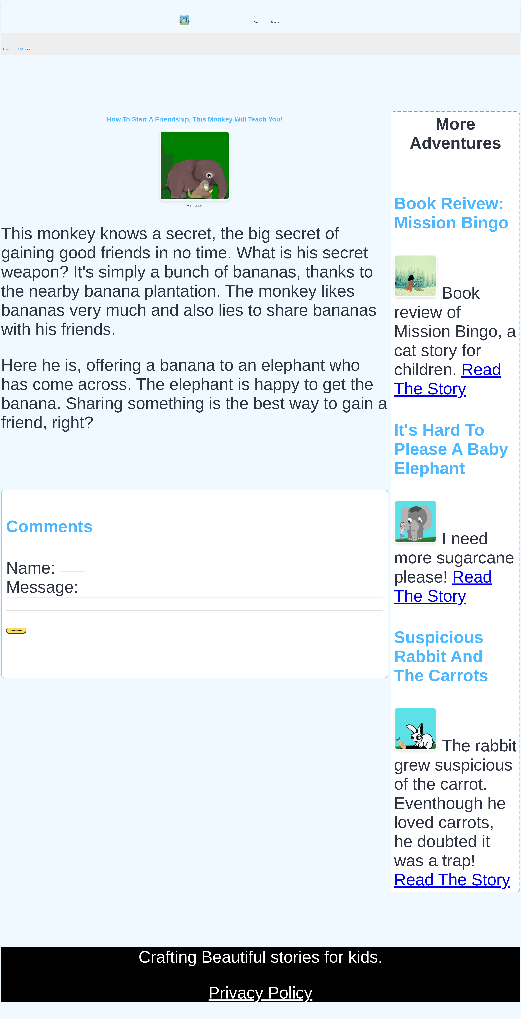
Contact (276, 22)
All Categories (25, 49)
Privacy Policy (260, 992)
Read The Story (452, 879)
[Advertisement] (260, 91)
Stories (258, 22)
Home (6, 49)
